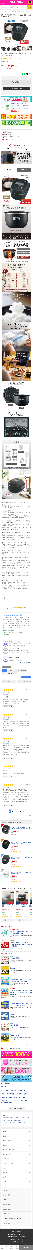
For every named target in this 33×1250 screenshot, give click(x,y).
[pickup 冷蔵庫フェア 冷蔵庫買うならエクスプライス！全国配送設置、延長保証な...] (16, 1019)
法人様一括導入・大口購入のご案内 (12, 1218)
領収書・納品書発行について (11, 137)
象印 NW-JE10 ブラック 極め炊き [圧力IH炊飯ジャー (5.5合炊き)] (21, 842)
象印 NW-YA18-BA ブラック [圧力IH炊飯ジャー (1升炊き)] (21, 906)
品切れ (18, 82)
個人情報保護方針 (12, 1236)
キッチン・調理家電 (11, 12)
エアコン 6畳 (25, 1117)
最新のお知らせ (7, 1209)
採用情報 (22, 1234)
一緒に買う (8, 919)
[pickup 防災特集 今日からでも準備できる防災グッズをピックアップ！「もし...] (16, 974)
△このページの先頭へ (16, 1108)
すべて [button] (3, 7)
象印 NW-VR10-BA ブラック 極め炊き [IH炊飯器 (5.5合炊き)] (21, 857)
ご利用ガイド (6, 1199)
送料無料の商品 (22, 1122)
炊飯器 (26, 12)
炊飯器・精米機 (20, 12)
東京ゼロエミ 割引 (9, 1117)
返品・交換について (9, 132)
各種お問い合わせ (7, 1204)
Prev (3, 906)
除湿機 (18, 1117)
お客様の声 (6, 1213)
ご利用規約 (22, 1236)
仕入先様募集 (6, 1223)
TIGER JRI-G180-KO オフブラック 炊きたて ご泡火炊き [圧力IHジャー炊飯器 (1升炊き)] (21, 828)
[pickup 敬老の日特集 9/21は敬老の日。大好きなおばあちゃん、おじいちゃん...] (16, 1030)
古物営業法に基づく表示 (16, 1242)
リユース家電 (18, 1120)
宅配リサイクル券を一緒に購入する (18, 103)
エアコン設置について (10, 1122)
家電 (5, 12)
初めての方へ (6, 1190)
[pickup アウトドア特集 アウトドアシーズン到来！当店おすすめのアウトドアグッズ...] (16, 1041)
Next (30, 906)
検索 (29, 7)
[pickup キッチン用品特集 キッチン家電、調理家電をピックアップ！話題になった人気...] (16, 963)
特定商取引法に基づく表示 (16, 1239)
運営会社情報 (12, 1234)
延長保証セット (8, 1120)
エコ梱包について (8, 139)
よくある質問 (6, 1195)
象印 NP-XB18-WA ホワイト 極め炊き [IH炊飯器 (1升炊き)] (21, 872)
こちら (26, 108)
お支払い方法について (9, 134)
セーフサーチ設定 (16, 1231)
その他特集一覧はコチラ (26, 1045)
